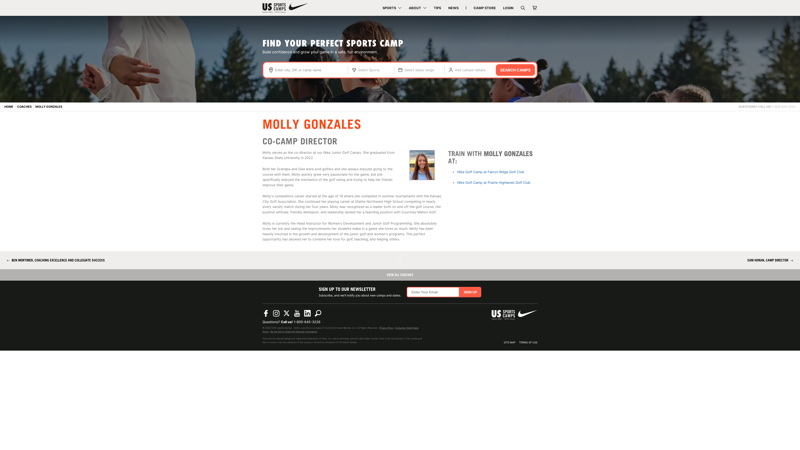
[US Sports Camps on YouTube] (297, 313)
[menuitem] (391, 8)
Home (8, 106)
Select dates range (419, 70)
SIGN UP (470, 292)
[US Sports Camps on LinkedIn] (307, 313)
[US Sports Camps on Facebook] (265, 313)
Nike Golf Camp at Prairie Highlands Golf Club (493, 182)
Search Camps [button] (515, 70)
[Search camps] (318, 313)
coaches (24, 106)
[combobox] (309, 70)
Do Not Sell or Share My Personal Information (293, 331)
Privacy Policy (386, 327)
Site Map (509, 342)
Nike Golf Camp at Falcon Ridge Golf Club (490, 172)
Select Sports (369, 70)
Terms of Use (528, 342)
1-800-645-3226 (307, 322)
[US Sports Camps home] (285, 8)
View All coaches (400, 275)
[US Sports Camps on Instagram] (276, 313)
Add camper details (470, 70)
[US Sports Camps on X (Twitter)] (286, 313)
